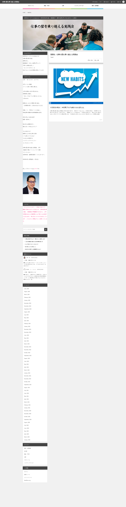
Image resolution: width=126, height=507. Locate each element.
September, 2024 (27, 309)
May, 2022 (26, 364)
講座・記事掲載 (27, 448)
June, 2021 (26, 393)
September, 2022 (27, 355)
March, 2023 (26, 343)
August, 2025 (27, 291)
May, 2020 (26, 431)
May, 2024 (26, 317)
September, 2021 (27, 384)
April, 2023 (26, 341)
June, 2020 (26, 428)
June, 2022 (26, 361)
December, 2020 (27, 410)
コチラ (35, 168)
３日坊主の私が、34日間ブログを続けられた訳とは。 (67, 107)
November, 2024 (27, 306)
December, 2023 (27, 329)
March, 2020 (26, 437)
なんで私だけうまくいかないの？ (32, 244)
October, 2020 (27, 416)
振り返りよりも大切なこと (30, 246)
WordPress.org (27, 480)
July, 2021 (26, 390)
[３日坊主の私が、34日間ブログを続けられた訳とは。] (76, 83)
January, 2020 (27, 439)
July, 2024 (26, 314)
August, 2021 (27, 387)
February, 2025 (27, 297)
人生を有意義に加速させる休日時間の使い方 (34, 241)
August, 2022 (27, 358)
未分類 (25, 451)
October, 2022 (27, 352)
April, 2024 (26, 320)
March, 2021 (26, 402)
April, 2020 (26, 434)
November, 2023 (27, 332)
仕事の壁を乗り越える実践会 (10, 2)
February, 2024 (27, 323)
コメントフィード (28, 477)
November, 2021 (27, 378)
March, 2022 (26, 370)
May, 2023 (26, 338)
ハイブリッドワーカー (97, 103)
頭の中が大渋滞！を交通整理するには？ (33, 249)
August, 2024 (27, 311)
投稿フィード (27, 474)
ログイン (26, 471)
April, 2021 (26, 399)
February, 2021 (27, 405)
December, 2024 (27, 303)
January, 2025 (27, 300)
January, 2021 (27, 407)
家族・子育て (27, 454)
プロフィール (27, 460)
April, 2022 (26, 367)
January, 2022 (27, 373)
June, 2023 (26, 335)
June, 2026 (26, 288)
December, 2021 (27, 375)
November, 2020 (27, 413)
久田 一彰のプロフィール (30, 260)
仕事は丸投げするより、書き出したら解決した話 (35, 238)
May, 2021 (26, 396)
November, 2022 (27, 349)
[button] (123, 2)
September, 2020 (27, 419)
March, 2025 (26, 294)
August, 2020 (27, 422)
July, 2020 (26, 425)
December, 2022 (27, 346)
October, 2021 (27, 381)
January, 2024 (27, 326)
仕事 (25, 457)
